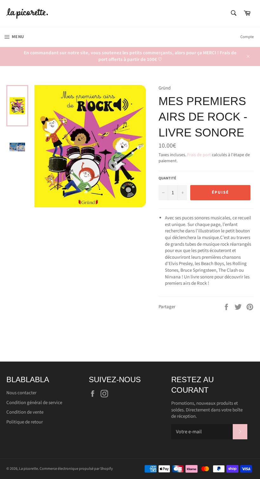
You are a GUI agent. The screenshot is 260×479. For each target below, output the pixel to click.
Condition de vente (24, 412)
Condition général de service (34, 402)
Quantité (167, 178)
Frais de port (199, 155)
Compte (247, 37)
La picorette (28, 468)
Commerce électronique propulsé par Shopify (76, 468)
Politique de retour (24, 422)
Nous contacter (21, 392)
